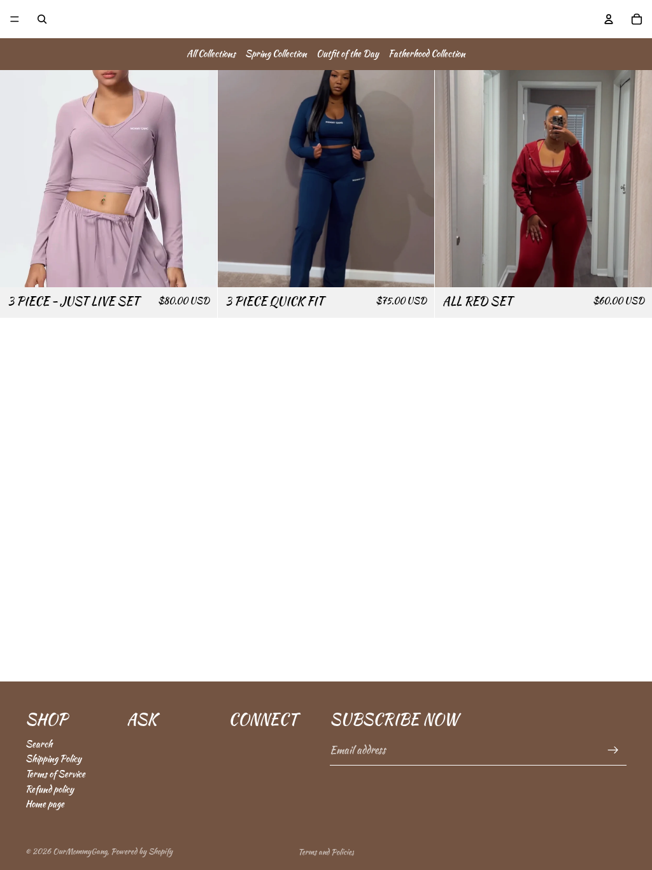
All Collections (211, 53)
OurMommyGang (80, 851)
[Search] (42, 19)
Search (38, 744)
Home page (44, 803)
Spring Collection (276, 53)
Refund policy (49, 789)
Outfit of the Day (347, 53)
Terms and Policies (326, 851)
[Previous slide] (19, 178)
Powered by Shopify (142, 851)
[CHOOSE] (197, 267)
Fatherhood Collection (426, 53)
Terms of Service (55, 773)
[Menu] (14, 19)
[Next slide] (198, 178)
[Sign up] (613, 750)
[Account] (609, 19)
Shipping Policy (53, 759)
